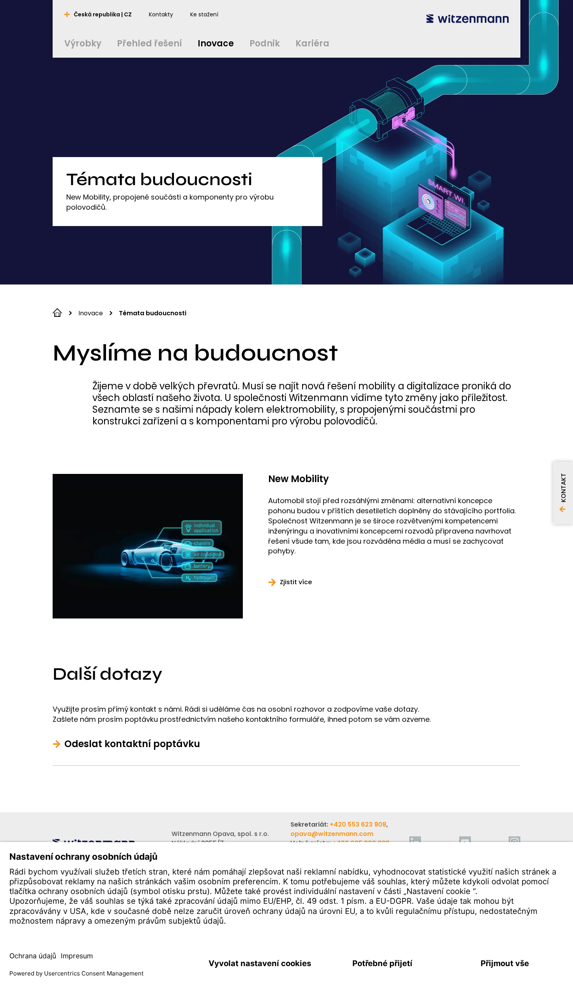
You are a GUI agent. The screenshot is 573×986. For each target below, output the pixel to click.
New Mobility (298, 479)
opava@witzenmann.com (331, 833)
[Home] (467, 18)
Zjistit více (296, 582)
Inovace (90, 313)
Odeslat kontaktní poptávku (132, 744)
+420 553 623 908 (358, 824)
